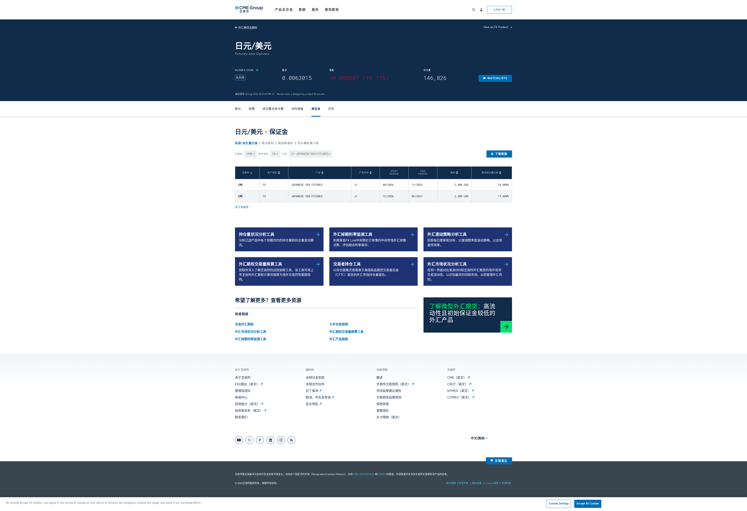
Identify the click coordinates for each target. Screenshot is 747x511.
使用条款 (506, 483)
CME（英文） (456, 377)
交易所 (238, 154)
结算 (252, 108)
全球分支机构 (315, 377)
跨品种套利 (285, 143)
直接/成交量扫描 (246, 143)
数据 (302, 9)
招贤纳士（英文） (247, 404)
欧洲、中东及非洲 (318, 397)
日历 (331, 108)
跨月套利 (268, 143)
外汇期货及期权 (247, 27)
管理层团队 (243, 390)
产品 (284, 154)
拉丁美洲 (312, 390)
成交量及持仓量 (273, 108)
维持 (452, 173)
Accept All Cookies (587, 503)
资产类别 (263, 154)
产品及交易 (284, 9)
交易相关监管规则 (388, 397)
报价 (238, 108)
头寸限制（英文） (388, 417)
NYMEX (370, 474)
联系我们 (241, 417)
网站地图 (451, 483)
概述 (379, 377)
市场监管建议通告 (388, 390)
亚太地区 (312, 404)
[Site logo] (249, 10)
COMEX (382, 474)
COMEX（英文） (459, 397)
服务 (315, 9)
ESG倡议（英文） (247, 384)
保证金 (316, 108)
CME (355, 474)
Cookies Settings (559, 503)
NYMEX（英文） (459, 390)
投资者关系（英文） (249, 410)
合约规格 (298, 108)
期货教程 (332, 9)
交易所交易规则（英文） (393, 384)
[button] (495, 78)
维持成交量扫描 (490, 173)
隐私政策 (477, 483)
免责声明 (464, 483)
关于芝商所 (243, 377)
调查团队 (382, 410)
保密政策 (382, 404)
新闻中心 (241, 397)
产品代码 (364, 173)
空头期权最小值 (308, 143)
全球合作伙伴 (315, 384)
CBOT (362, 474)
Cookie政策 (492, 483)
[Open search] (474, 10)
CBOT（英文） (457, 384)
